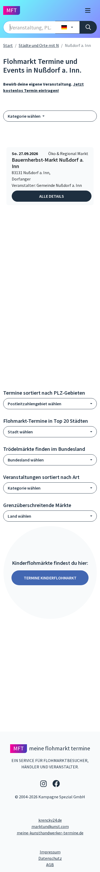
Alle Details (51, 196)
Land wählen (19, 516)
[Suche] (88, 27)
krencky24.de (50, 820)
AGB (71, 864)
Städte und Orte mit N (39, 45)
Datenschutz (67, 858)
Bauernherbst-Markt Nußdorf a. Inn (48, 163)
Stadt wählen (20, 431)
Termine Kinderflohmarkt (50, 577)
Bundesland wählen (26, 460)
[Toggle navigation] (88, 10)
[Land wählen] (67, 27)
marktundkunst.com (50, 826)
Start (8, 45)
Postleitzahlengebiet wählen (34, 403)
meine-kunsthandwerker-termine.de (50, 832)
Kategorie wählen (24, 116)
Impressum (68, 852)
